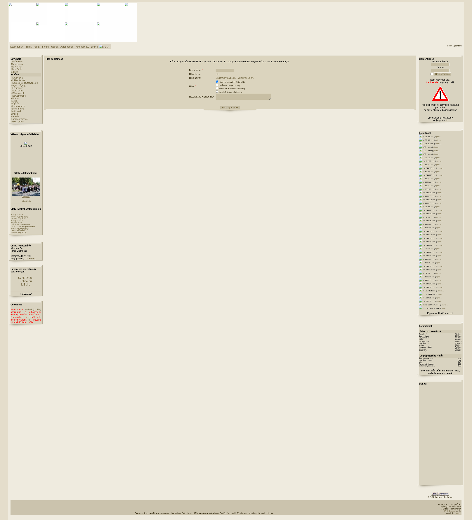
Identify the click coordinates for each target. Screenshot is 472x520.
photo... (439, 137)
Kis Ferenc (30, 258)
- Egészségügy (18, 85)
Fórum (14, 101)
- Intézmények (18, 80)
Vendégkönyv (18, 106)
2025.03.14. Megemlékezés (23, 227)
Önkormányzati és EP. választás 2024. (235, 78)
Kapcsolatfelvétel (19, 119)
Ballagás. (26, 197)
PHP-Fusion (449, 511)
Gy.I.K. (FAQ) (17, 121)
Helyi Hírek (16, 66)
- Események (17, 88)
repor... (440, 301)
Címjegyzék (17, 64)
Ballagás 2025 (17, 221)
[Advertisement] (446, 17)
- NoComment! (18, 96)
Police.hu (26, 281)
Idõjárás (15, 103)
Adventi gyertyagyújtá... (21, 216)
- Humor (15, 98)
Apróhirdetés (17, 108)
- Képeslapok (17, 93)
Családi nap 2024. (19, 233)
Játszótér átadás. (18, 231)
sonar (458, 513)
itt (446, 120)
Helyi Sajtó (16, 69)
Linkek (14, 114)
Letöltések (16, 111)
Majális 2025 (16, 223)
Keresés (15, 116)
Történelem (16, 61)
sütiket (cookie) (33, 309)
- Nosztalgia (17, 90)
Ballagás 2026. (17, 214)
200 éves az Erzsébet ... (21, 225)
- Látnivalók (17, 77)
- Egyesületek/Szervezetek (24, 83)
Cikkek (14, 72)
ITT (30, 320)
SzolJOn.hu (25, 277)
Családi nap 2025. (19, 219)
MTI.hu (25, 284)
